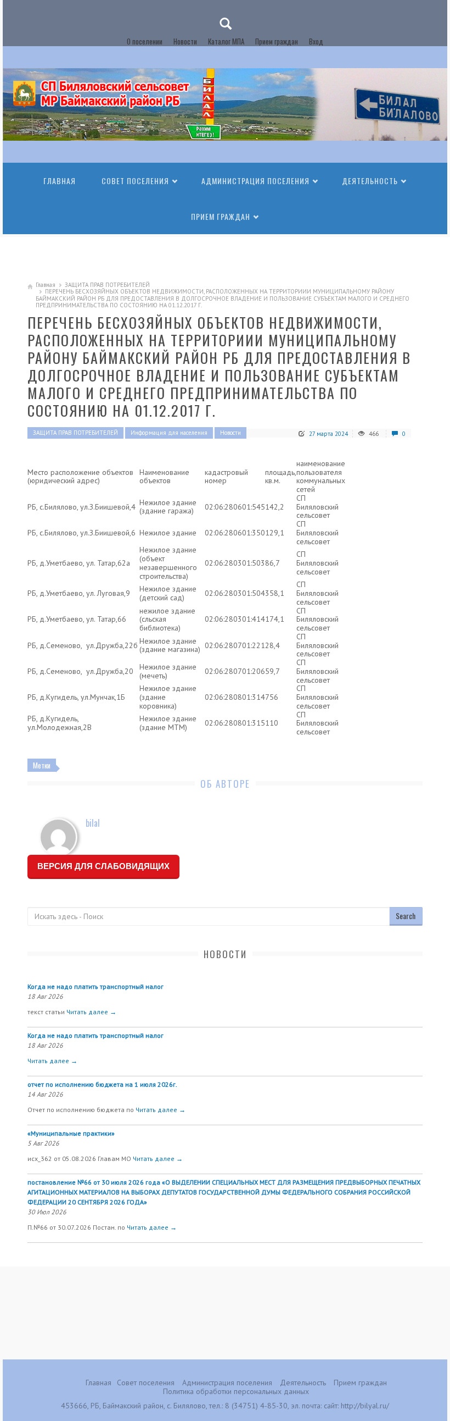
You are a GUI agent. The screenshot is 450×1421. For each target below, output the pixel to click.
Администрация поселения (255, 180)
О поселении (144, 41)
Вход (316, 41)
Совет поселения (135, 180)
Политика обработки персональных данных (236, 1391)
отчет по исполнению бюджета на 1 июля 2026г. (102, 1084)
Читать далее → (91, 1012)
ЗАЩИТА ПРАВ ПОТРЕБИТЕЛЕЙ (107, 285)
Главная (59, 180)
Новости (185, 41)
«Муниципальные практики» (71, 1133)
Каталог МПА (226, 41)
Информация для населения (169, 432)
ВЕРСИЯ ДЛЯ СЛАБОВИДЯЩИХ (103, 866)
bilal (93, 823)
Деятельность (370, 180)
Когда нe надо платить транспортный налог (95, 986)
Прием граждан (276, 41)
